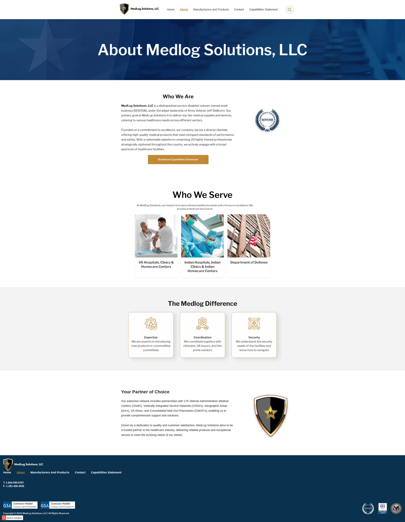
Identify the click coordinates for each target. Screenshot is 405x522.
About (184, 9)
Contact (239, 9)
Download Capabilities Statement (178, 159)
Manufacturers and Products (211, 9)
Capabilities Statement (263, 9)
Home (170, 9)
